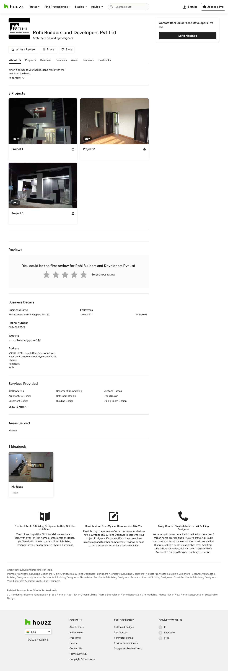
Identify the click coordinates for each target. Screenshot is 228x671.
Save (69, 49)
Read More (15, 77)
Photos (32, 6)
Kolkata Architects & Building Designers (168, 573)
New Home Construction (189, 594)
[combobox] (128, 6)
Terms (73, 653)
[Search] (111, 6)
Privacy (83, 653)
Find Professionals (56, 6)
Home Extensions (109, 594)
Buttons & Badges (124, 627)
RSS (166, 638)
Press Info (75, 637)
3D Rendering (14, 594)
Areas (74, 60)
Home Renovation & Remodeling (139, 594)
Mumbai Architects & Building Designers (29, 573)
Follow (143, 314)
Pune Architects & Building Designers (151, 577)
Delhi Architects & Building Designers (74, 573)
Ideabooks (104, 60)
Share (50, 49)
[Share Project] (73, 149)
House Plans (166, 594)
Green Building (89, 594)
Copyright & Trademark (82, 659)
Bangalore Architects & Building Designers (120, 573)
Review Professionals (126, 643)
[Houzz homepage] (14, 6)
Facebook (169, 632)
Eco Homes (58, 594)
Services (61, 60)
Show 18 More (17, 406)
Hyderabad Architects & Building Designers (54, 577)
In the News (76, 632)
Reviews (88, 60)
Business (45, 60)
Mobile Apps (121, 632)
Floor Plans (73, 594)
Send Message (187, 35)
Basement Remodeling (37, 594)
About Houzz (76, 627)
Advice (95, 6)
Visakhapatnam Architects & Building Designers (33, 580)
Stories (79, 6)
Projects (30, 60)
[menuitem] (34, 7)
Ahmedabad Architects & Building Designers (104, 577)
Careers (73, 643)
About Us (15, 60)
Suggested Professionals (128, 648)
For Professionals (123, 637)
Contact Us (75, 648)
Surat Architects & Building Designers (195, 577)
